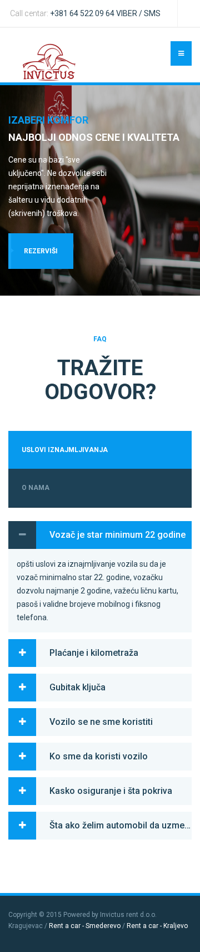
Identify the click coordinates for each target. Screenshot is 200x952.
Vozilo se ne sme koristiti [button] (101, 722)
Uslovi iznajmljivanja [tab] (65, 450)
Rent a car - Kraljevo (157, 926)
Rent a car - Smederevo (85, 926)
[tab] (100, 535)
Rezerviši (41, 251)
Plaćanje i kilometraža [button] (93, 652)
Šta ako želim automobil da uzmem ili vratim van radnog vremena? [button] (120, 825)
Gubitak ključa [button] (77, 687)
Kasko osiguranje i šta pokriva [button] (110, 791)
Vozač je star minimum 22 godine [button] (117, 534)
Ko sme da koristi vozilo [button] (98, 756)
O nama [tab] (35, 488)
